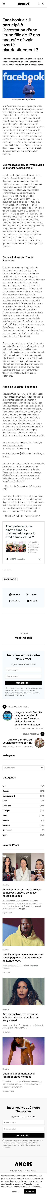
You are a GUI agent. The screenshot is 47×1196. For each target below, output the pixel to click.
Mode (5, 746)
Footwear (7, 806)
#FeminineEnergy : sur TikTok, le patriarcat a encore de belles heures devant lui (22, 892)
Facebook (10, 579)
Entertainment (9, 796)
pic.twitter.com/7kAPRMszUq (16, 448)
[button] (4, 3)
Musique (6, 825)
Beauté (6, 791)
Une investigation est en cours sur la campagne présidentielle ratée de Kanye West (23, 957)
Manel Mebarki (23, 637)
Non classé (7, 830)
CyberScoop (8, 327)
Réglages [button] (15, 1191)
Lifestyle (6, 810)
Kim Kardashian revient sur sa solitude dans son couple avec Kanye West (21, 1017)
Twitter (28, 397)
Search (42, 768)
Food (5, 801)
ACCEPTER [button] (30, 1191)
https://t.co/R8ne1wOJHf (13, 481)
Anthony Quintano (28, 100)
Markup (15, 346)
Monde (6, 820)
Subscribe (22, 683)
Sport (17, 728)
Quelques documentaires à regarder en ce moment (19, 1075)
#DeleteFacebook (15, 445)
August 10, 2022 (32, 516)
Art (4, 786)
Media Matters (33, 361)
